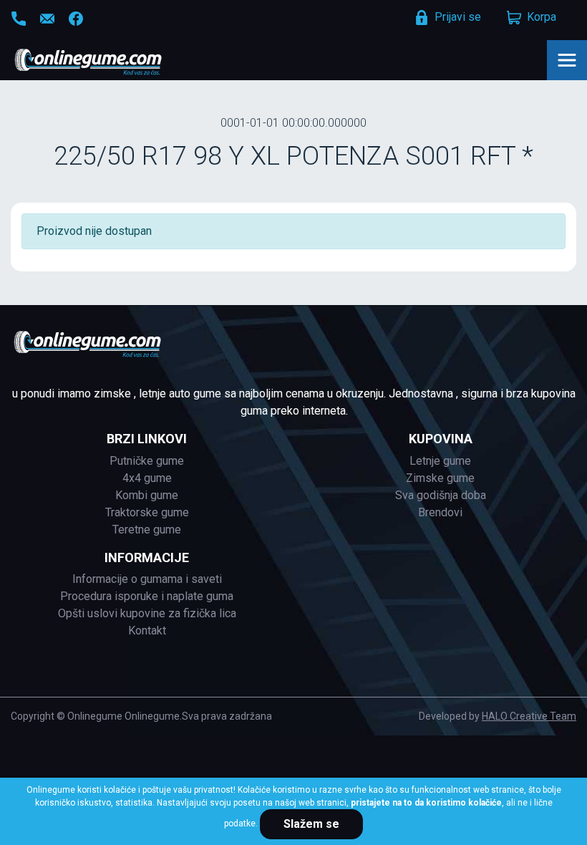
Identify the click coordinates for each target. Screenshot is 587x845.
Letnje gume (440, 461)
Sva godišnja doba (440, 495)
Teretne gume (146, 529)
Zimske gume (440, 478)
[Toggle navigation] (567, 60)
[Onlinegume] (107, 63)
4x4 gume (147, 478)
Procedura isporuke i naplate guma (146, 596)
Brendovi (440, 512)
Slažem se (311, 824)
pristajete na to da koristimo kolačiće (426, 803)
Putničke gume (147, 461)
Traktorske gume (147, 512)
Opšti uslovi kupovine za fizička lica (147, 613)
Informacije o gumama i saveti (147, 579)
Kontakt (147, 630)
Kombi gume (146, 495)
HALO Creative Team (529, 716)
